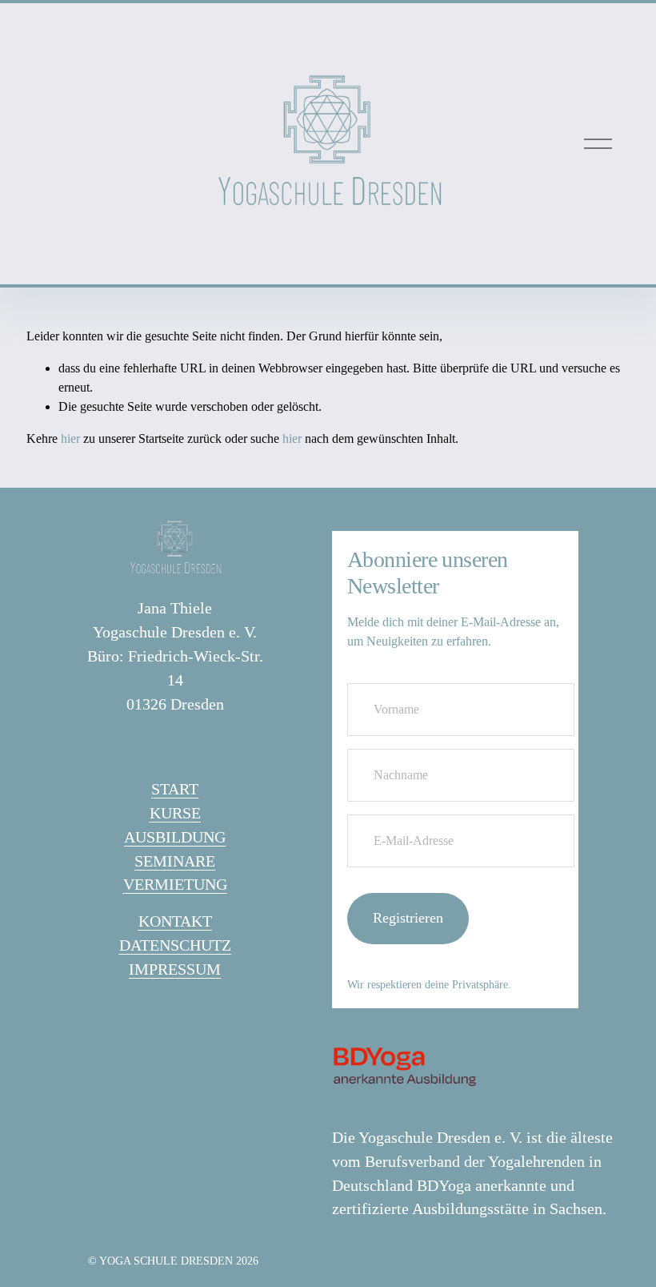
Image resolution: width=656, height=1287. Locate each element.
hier (70, 438)
